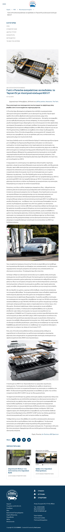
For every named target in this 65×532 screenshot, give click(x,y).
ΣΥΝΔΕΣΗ (41, 491)
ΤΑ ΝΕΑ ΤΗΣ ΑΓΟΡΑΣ (13, 41)
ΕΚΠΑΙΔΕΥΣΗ (11, 38)
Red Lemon (37, 527)
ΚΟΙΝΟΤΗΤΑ (11, 35)
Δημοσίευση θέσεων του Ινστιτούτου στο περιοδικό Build (18, 471)
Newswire (49, 101)
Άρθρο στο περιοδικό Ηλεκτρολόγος (44, 470)
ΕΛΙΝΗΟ (19, 527)
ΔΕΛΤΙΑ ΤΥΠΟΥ (11, 32)
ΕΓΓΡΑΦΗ (41, 494)
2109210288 (41, 507)
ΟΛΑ (8, 26)
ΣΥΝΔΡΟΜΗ (42, 498)
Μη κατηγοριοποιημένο (16, 87)
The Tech (55, 101)
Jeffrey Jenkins (40, 101)
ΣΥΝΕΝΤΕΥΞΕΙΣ (12, 29)
